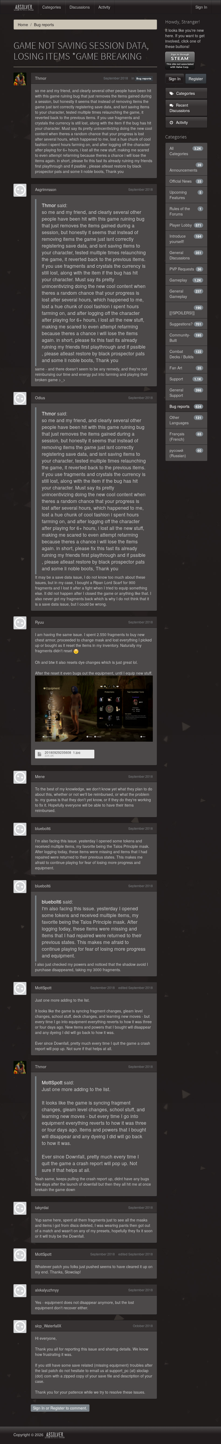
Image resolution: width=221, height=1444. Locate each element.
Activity (104, 7)
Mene (40, 776)
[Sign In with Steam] (180, 61)
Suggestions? (186, 324)
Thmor (40, 78)
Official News (186, 181)
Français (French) (186, 436)
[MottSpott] (21, 988)
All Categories (186, 150)
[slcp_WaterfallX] (21, 1326)
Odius (40, 397)
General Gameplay (186, 293)
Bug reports (143, 78)
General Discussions (186, 255)
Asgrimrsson (45, 189)
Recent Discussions (180, 107)
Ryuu (39, 622)
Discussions (80, 7)
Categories (51, 7)
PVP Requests (186, 269)
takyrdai (42, 1207)
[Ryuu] (21, 622)
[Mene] (21, 777)
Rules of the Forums (186, 211)
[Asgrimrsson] (21, 190)
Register (57, 1408)
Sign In (201, 7)
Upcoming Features (186, 194)
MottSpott (43, 987)
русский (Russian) (186, 452)
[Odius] (21, 398)
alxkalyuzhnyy (47, 1290)
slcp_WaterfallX (48, 1325)
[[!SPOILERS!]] (186, 310)
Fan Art (186, 367)
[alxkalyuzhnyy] (21, 1290)
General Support (186, 392)
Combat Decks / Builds (186, 354)
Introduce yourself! (186, 238)
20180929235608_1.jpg (62, 752)
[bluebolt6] (21, 829)
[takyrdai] (21, 1208)
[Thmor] (21, 78)
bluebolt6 (43, 828)
